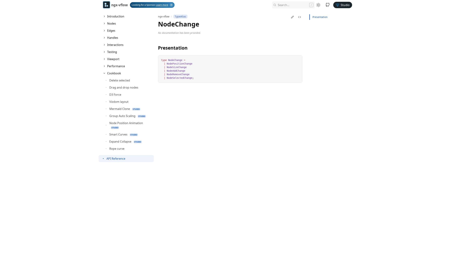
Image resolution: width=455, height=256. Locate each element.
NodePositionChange (179, 63)
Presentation (320, 17)
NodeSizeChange (177, 67)
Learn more (162, 4)
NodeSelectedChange (179, 77)
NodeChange (175, 60)
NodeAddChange (176, 70)
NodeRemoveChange (178, 74)
